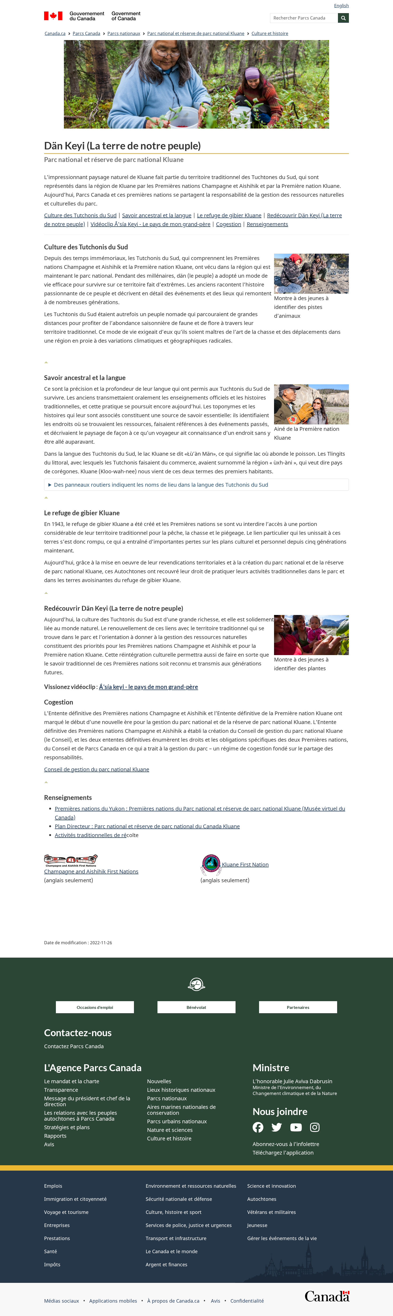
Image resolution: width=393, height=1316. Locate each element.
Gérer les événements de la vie (282, 1238)
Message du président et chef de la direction (87, 1101)
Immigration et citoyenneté (75, 1199)
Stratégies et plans (67, 1127)
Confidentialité (247, 1301)
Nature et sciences (170, 1129)
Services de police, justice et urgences (189, 1225)
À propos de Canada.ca (173, 1301)
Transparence (61, 1089)
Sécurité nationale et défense (179, 1199)
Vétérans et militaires (271, 1212)
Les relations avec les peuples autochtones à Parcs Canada (80, 1115)
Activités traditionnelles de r (89, 835)
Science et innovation (271, 1186)
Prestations (57, 1238)
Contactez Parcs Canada (74, 1046)
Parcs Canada (86, 33)
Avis (49, 1144)
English (341, 6)
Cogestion (228, 224)
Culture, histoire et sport (174, 1212)
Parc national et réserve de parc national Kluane (195, 33)
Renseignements (267, 224)
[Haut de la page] (46, 361)
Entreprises (57, 1225)
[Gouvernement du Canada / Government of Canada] (92, 16)
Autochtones (261, 1199)
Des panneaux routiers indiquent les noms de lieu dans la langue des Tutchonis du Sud (161, 484)
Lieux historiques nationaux (181, 1089)
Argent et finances (166, 1264)
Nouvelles (159, 1081)
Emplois (53, 1186)
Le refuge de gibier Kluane (229, 215)
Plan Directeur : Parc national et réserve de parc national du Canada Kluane (147, 826)
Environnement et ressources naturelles (191, 1186)
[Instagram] (314, 1129)
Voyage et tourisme (66, 1212)
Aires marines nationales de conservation (181, 1109)
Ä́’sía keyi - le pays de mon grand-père (148, 686)
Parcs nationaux (123, 33)
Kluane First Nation (245, 864)
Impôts (52, 1264)
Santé (50, 1251)
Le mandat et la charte (71, 1081)
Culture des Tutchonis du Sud (80, 215)
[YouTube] (296, 1129)
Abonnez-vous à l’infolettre (286, 1144)
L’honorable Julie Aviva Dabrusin (295, 1087)
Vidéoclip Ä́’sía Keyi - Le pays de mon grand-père (150, 224)
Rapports (55, 1135)
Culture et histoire (270, 33)
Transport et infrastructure (176, 1238)
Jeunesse (257, 1225)
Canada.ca (55, 33)
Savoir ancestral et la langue (156, 215)
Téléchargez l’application (283, 1152)
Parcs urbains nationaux (177, 1121)
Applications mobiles (113, 1301)
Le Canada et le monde (172, 1251)
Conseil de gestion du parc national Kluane (96, 769)
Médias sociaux (61, 1301)
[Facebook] (258, 1129)
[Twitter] (276, 1129)
